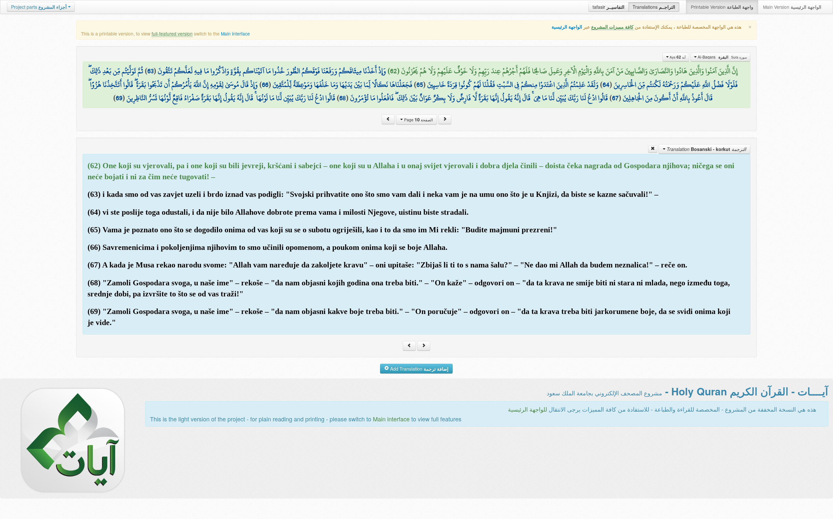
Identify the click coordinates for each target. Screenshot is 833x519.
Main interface (235, 33)
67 (615, 98)
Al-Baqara (722, 57)
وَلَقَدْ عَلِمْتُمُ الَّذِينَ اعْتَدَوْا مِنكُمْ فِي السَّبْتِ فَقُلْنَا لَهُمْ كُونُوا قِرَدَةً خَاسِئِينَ (512, 84)
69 (119, 98)
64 (606, 84)
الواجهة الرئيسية (567, 27)
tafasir (608, 7)
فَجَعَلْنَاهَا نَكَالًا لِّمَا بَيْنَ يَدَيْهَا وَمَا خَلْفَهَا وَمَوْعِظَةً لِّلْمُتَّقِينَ (342, 84)
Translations (654, 7)
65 (419, 84)
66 (265, 84)
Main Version (792, 7)
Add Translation (418, 368)
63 (150, 71)
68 (342, 98)
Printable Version (722, 7)
